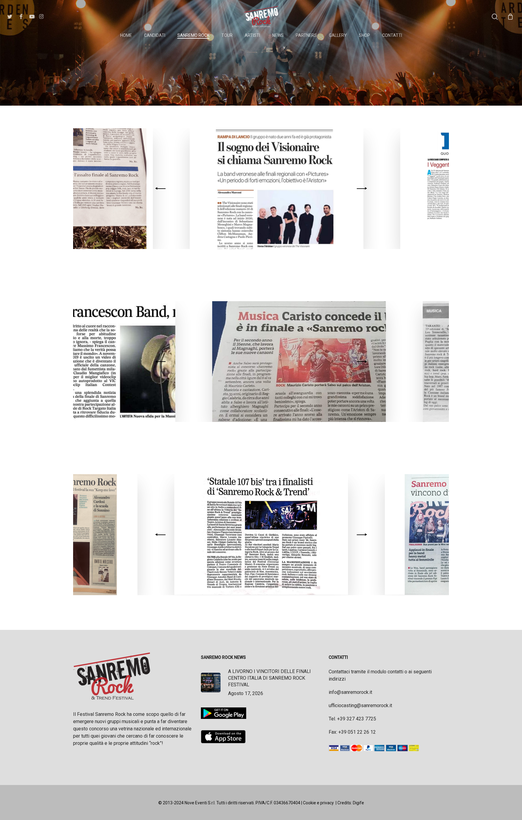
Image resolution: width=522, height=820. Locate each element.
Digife (358, 802)
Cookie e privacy (318, 802)
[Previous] (161, 189)
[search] (494, 17)
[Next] (361, 189)
